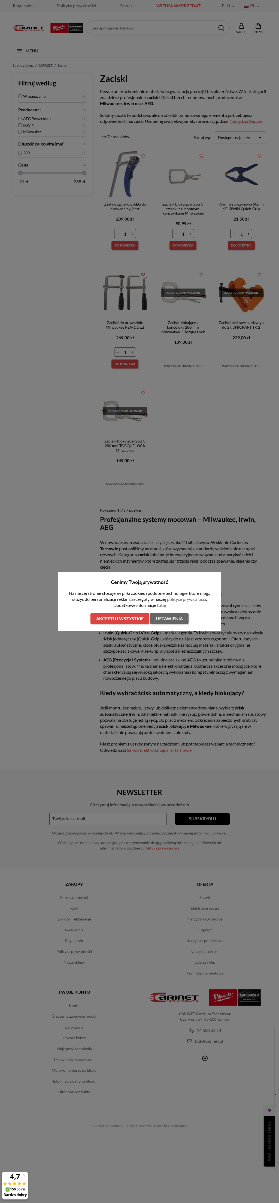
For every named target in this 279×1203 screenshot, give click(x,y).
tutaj (161, 605)
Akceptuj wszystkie (120, 618)
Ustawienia (169, 618)
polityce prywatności (186, 599)
